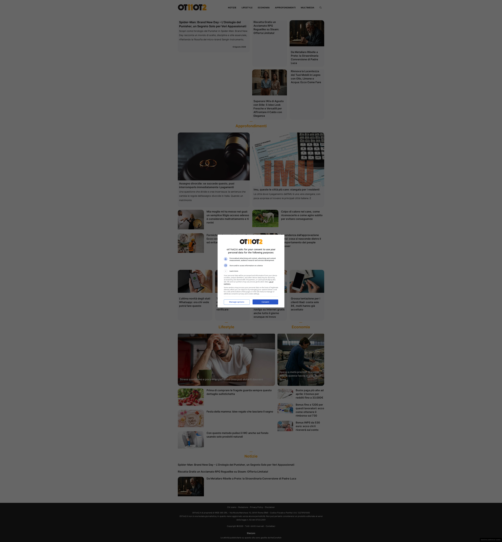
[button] (251, 271)
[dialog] (251, 271)
